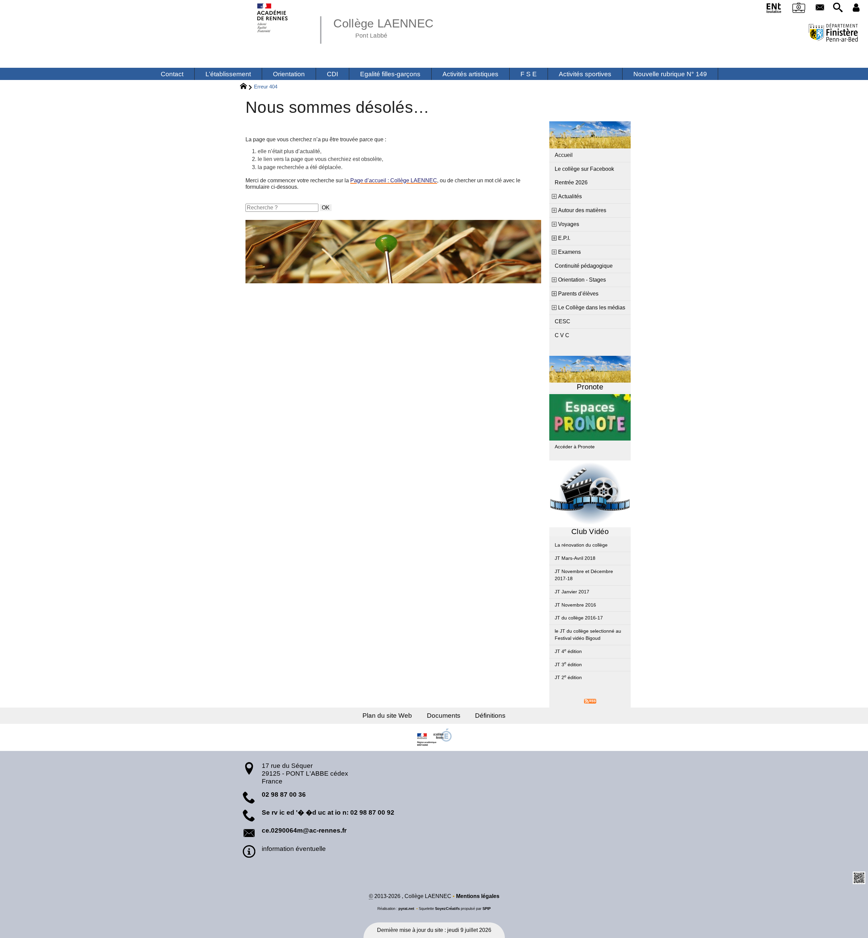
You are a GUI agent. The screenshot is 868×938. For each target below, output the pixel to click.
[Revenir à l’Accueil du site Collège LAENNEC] (272, 18)
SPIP (486, 908)
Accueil (564, 155)
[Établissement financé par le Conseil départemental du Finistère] (833, 33)
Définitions (490, 715)
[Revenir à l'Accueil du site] (246, 87)
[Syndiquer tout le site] (590, 701)
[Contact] (820, 8)
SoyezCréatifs (447, 908)
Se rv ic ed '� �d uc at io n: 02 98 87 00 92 (328, 812)
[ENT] (774, 9)
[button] (838, 8)
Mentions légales (477, 896)
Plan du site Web (387, 715)
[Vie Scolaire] (799, 9)
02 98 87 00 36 (284, 794)
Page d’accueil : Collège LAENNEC (393, 180)
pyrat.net (406, 908)
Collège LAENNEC (383, 27)
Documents (443, 715)
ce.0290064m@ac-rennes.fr (304, 830)
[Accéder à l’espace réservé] (856, 8)
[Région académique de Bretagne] (434, 737)
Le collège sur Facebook (584, 169)
